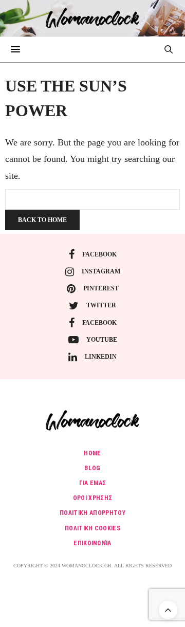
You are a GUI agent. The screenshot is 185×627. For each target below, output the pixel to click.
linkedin (101, 356)
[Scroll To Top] (168, 610)
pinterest (101, 288)
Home (92, 453)
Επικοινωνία (92, 543)
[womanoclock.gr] (93, 18)
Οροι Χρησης (93, 498)
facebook (99, 254)
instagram (101, 271)
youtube (101, 339)
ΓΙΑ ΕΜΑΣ (92, 483)
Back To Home (42, 220)
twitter (101, 305)
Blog (92, 468)
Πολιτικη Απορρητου (92, 513)
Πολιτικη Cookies (92, 528)
